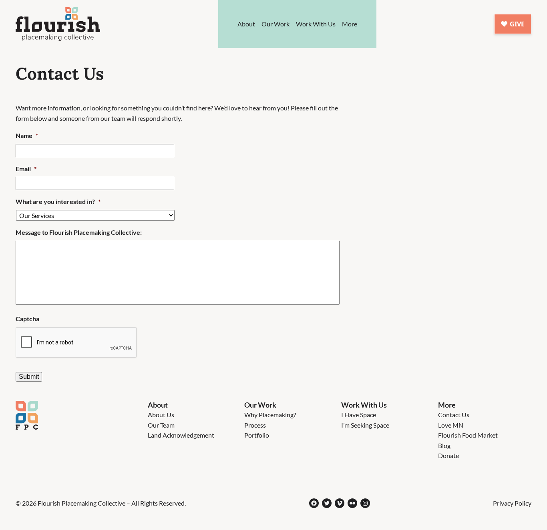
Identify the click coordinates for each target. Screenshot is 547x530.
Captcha (27, 318)
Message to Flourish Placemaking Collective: (79, 232)
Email (26, 168)
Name (27, 135)
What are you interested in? (58, 201)
